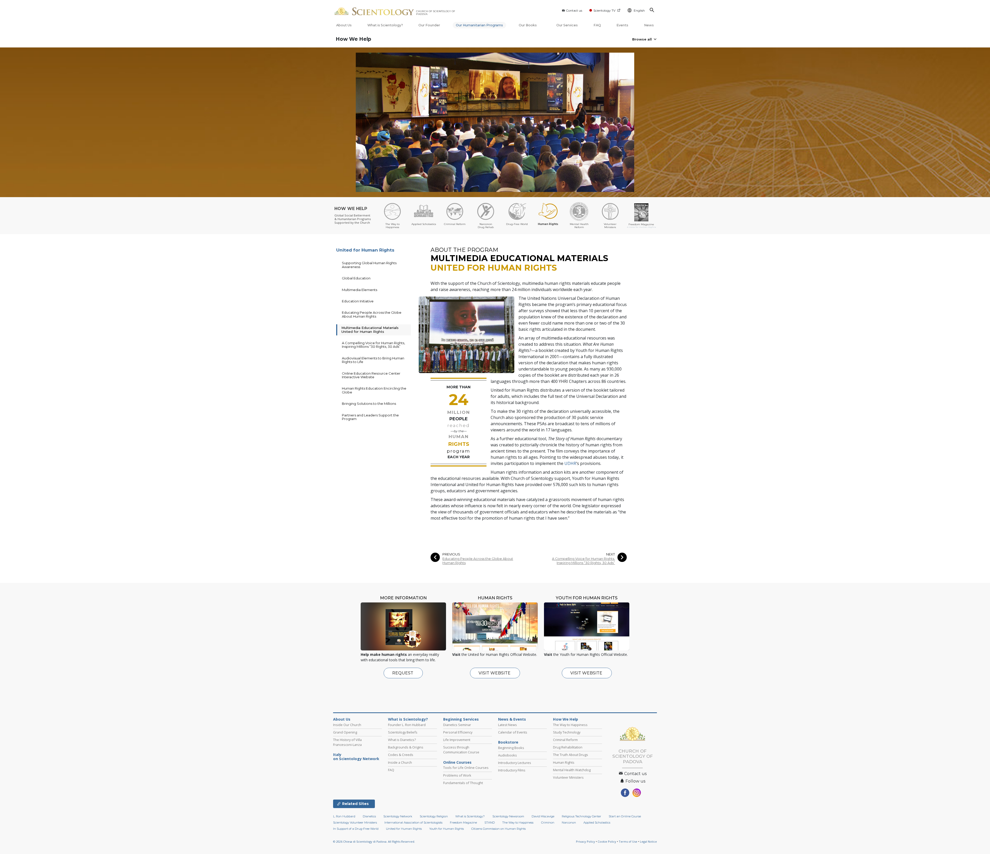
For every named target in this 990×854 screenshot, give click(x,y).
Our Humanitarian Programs (479, 25)
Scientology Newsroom (508, 816)
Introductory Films (511, 770)
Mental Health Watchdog (572, 770)
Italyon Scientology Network (356, 757)
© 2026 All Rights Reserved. (374, 841)
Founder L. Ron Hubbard (407, 724)
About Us (344, 25)
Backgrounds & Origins (405, 747)
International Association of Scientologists (413, 822)
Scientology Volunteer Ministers (355, 822)
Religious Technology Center (581, 816)
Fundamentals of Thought (463, 782)
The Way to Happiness (570, 724)
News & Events (512, 719)
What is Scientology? (385, 25)
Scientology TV (604, 10)
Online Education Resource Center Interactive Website (371, 375)
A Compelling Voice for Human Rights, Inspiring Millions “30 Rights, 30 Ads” (583, 561)
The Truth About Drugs (570, 754)
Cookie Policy (607, 841)
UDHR (570, 463)
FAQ (597, 25)
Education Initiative (358, 301)
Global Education (356, 278)
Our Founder (429, 25)
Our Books (528, 25)
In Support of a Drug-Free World (355, 829)
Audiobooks (507, 755)
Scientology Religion (434, 816)
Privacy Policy (585, 841)
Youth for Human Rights (446, 829)
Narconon (569, 822)
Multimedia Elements (359, 290)
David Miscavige (543, 816)
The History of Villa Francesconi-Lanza (347, 742)
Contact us (574, 10)
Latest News (507, 724)
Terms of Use (628, 841)
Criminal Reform (565, 739)
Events (622, 25)
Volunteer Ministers (568, 777)
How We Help (353, 39)
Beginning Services (461, 719)
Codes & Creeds (400, 754)
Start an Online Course (625, 816)
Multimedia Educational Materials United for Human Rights (370, 329)
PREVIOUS (451, 554)
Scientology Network (397, 816)
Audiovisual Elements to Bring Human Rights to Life (373, 360)
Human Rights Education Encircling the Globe (374, 390)
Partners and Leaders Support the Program (370, 417)
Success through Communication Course (461, 749)
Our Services (567, 25)
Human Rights (563, 762)
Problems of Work (457, 775)
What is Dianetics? (402, 739)
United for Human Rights (365, 250)
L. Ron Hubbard (344, 816)
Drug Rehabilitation (567, 747)
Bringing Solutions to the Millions (369, 403)
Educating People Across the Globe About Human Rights (477, 561)
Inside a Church (400, 762)
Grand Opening (345, 732)
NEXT (610, 554)
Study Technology (566, 732)
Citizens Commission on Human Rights (498, 829)
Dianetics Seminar (457, 724)
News (649, 25)
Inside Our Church (347, 724)
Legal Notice (648, 841)
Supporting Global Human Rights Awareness (369, 265)
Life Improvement (456, 739)
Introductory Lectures (514, 762)
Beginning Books (511, 747)
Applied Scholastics (596, 822)
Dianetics (369, 816)
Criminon (547, 822)
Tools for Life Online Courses (466, 767)
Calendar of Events (512, 732)
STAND (489, 822)
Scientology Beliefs (402, 732)
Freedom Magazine (463, 822)
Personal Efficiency (457, 732)
